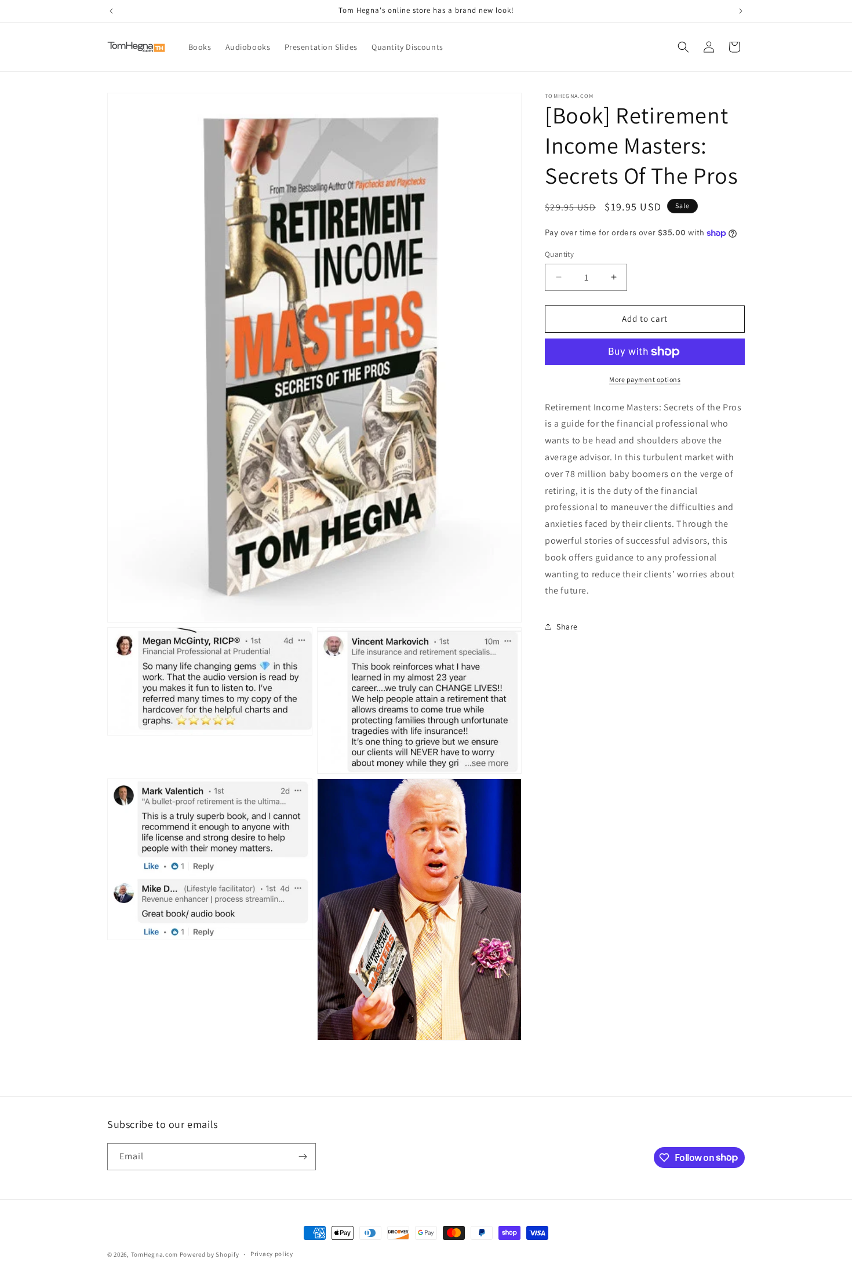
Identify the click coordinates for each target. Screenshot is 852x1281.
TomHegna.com (154, 1254)
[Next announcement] (740, 11)
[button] (683, 47)
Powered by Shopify (209, 1254)
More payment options (644, 379)
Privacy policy (271, 1254)
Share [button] (567, 626)
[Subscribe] (302, 1156)
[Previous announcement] (111, 11)
